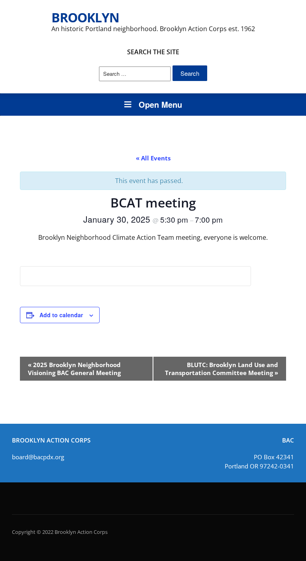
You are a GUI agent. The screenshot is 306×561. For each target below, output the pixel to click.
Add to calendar (61, 315)
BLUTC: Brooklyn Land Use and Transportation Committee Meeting (221, 369)
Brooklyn (85, 17)
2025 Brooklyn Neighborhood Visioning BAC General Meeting (74, 369)
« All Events (153, 158)
